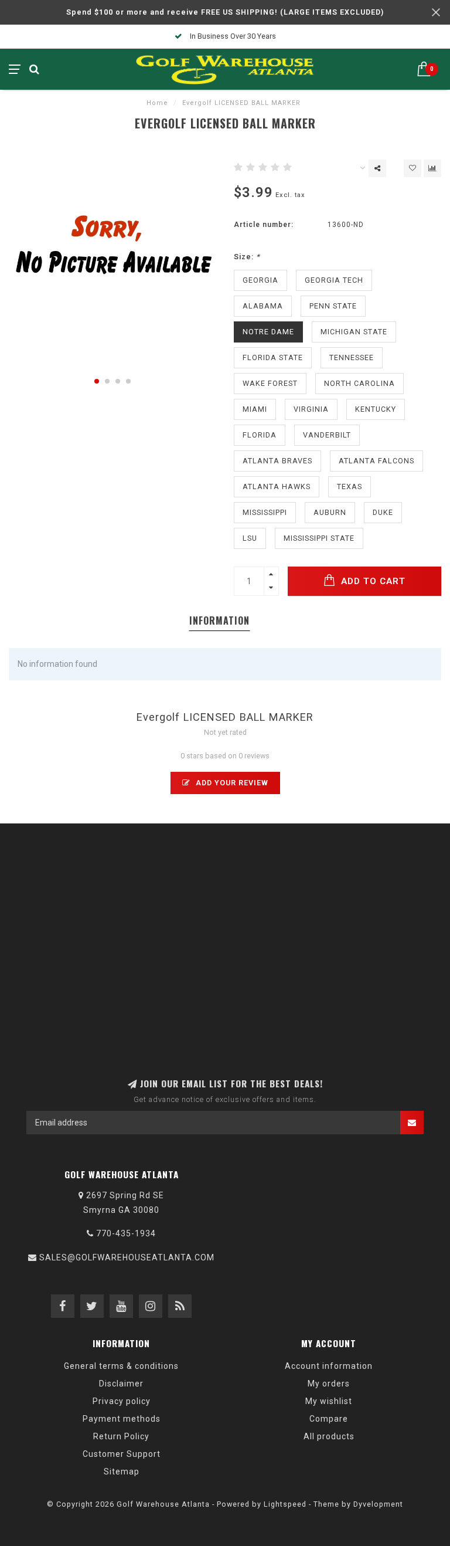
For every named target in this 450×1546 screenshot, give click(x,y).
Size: (247, 256)
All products (329, 1436)
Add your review (230, 782)
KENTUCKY (375, 409)
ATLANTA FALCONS (376, 460)
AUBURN (329, 512)
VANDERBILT (327, 434)
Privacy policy (122, 1401)
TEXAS (349, 486)
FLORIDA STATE (273, 357)
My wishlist (328, 1401)
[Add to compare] (432, 168)
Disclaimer (121, 1383)
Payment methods (122, 1418)
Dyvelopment (378, 1504)
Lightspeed (285, 1504)
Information (219, 620)
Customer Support (122, 1454)
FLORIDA (260, 434)
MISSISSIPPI (265, 512)
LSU (250, 538)
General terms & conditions (121, 1366)
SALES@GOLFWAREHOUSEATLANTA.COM (126, 1257)
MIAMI (255, 409)
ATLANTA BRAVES (277, 460)
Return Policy (121, 1436)
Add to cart (371, 581)
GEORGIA (260, 280)
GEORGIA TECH (334, 280)
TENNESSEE (351, 357)
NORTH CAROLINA (359, 383)
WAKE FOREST (270, 383)
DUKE (383, 512)
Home (157, 103)
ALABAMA (263, 305)
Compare (328, 1418)
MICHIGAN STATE (354, 331)
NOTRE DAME (268, 331)
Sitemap (121, 1471)
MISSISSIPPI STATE (319, 538)
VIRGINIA (311, 409)
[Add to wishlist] (412, 168)
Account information (329, 1366)
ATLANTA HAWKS (277, 486)
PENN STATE (333, 305)
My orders (329, 1383)
